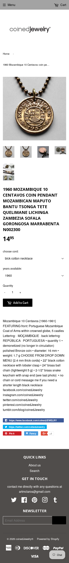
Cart (63, 5)
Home (6, 53)
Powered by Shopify (48, 539)
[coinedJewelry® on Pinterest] (34, 501)
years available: (12, 268)
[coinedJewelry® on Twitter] (14, 501)
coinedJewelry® (24, 539)
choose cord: (11, 251)
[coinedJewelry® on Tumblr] (55, 501)
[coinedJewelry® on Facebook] (24, 501)
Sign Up (59, 520)
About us (35, 465)
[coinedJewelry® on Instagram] (45, 501)
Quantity (8, 285)
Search (34, 470)
